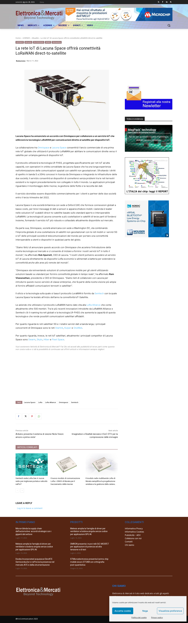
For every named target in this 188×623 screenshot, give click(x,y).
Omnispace (43, 147)
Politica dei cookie (139, 617)
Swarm (32, 339)
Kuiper (67, 327)
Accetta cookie (123, 610)
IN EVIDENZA (38, 42)
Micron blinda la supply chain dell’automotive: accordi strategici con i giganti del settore (33, 531)
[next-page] (22, 490)
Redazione (20, 61)
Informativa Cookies (134, 531)
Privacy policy (157, 617)
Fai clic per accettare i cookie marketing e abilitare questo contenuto (148, 138)
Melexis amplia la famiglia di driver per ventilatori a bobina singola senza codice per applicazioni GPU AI (34, 547)
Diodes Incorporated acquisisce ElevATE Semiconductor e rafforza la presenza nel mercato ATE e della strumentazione (35, 562)
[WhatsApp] (39, 416)
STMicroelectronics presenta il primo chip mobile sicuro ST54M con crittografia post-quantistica (89, 562)
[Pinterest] (32, 416)
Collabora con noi (133, 538)
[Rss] (170, 2)
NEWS (48, 42)
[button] (168, 25)
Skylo (39, 339)
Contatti (128, 541)
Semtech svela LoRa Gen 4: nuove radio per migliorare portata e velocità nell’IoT (31, 481)
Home (18, 38)
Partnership (57, 42)
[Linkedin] (166, 2)
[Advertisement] (67, 371)
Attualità (35, 38)
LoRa (40, 402)
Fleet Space (58, 339)
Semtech (99, 293)
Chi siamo (129, 545)
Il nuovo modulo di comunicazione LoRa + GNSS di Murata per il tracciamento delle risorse (65, 481)
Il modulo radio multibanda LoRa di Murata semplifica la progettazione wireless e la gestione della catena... (101, 481)
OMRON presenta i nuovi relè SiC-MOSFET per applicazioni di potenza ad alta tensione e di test (89, 547)
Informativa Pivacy (134, 528)
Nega (145, 610)
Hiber (46, 339)
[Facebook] (162, 2)
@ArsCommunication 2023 (27, 619)
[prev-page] (17, 490)
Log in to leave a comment (29, 508)
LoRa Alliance (93, 304)
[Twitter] (158, 2)
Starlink (59, 327)
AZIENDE (26, 38)
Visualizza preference (170, 610)
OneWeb (78, 327)
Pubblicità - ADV (133, 535)
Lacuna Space (59, 147)
